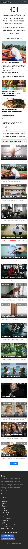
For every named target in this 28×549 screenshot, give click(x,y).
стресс (4, 220)
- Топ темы (4, 510)
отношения (16, 418)
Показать (3, 490)
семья (8, 220)
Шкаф (9, 200)
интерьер (10, 161)
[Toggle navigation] (25, 2)
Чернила (9, 458)
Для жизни (5, 505)
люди (13, 220)
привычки (21, 161)
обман (10, 418)
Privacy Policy (5, 520)
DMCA (3, 522)
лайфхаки (8, 438)
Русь (8, 379)
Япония (9, 359)
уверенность (16, 438)
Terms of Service (6, 518)
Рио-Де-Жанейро (11, 240)
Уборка (13, 200)
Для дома (4, 507)
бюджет (18, 220)
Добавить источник (7, 536)
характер (21, 458)
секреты (5, 399)
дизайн (4, 200)
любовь (22, 418)
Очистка (19, 200)
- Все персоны (5, 512)
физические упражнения (9, 260)
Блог (3, 499)
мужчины (5, 418)
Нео (20, 180)
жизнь (15, 161)
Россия (4, 240)
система (9, 319)
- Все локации (5, 514)
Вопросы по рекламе (7, 528)
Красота (4, 503)
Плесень (15, 458)
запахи (19, 141)
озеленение (16, 359)
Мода (4, 438)
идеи (15, 141)
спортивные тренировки (21, 280)
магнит (16, 180)
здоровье (5, 180)
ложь (13, 319)
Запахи (4, 458)
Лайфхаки (4, 501)
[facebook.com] (1, 494)
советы (11, 141)
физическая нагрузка (22, 260)
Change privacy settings (8, 524)
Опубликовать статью (8, 539)
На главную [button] (14, 463)
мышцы (11, 180)
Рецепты (4, 508)
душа (22, 220)
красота (5, 161)
